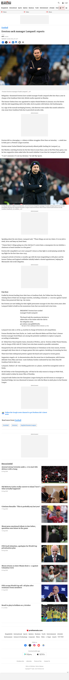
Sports (20, 8)
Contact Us (47, 661)
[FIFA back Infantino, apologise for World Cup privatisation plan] (54, 553)
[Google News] (43, 645)
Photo (38, 637)
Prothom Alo (20, 661)
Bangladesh (4, 8)
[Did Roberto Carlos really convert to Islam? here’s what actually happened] (54, 494)
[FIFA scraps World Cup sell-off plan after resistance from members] (54, 593)
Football (5, 28)
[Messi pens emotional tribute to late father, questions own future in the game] (54, 534)
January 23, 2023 (44, 325)
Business (31, 8)
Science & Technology (20, 637)
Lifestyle (51, 8)
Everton (14, 425)
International (13, 8)
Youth (37, 8)
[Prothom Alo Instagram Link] (35, 645)
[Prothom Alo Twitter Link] (30, 645)
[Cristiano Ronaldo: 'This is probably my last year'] (54, 514)
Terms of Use (38, 661)
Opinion (25, 8)
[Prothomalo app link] (28, 654)
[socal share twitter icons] (6, 43)
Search (54, 637)
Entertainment (44, 8)
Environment (8, 637)
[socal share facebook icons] (3, 43)
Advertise (29, 661)
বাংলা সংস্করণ (61, 637)
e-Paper (48, 637)
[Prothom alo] (6, 3)
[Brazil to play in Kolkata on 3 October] (54, 613)
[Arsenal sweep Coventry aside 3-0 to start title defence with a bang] (54, 474)
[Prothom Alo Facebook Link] (26, 645)
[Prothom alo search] (59, 3)
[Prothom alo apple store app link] (41, 654)
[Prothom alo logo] (34, 631)
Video (43, 637)
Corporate (32, 637)
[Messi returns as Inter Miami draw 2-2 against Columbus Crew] (54, 573)
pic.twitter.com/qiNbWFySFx (30, 324)
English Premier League (28, 425)
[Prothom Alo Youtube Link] (39, 645)
